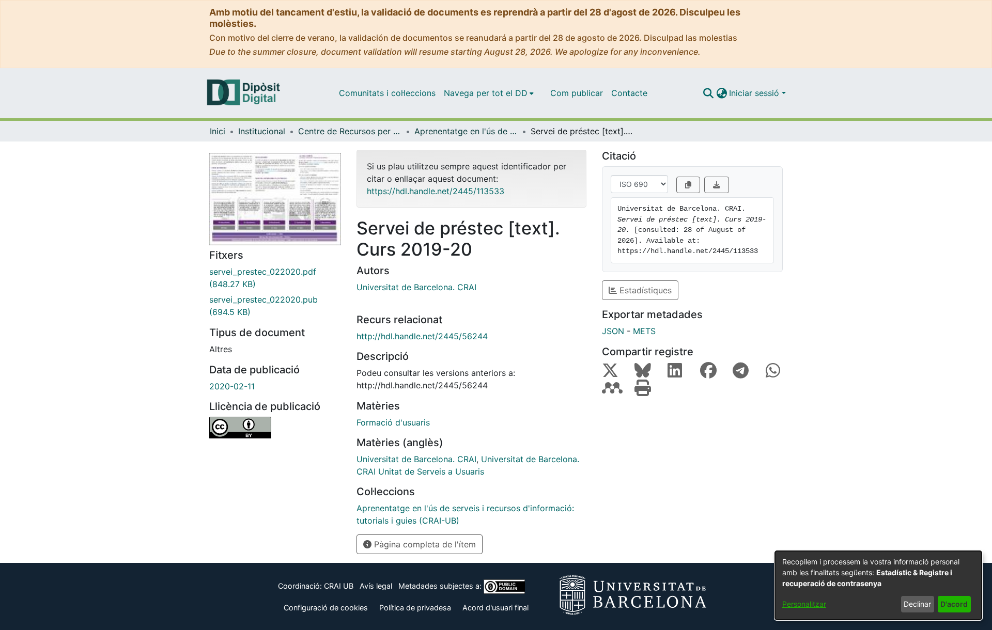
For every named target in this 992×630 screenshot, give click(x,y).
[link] (275, 277)
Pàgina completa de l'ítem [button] (423, 544)
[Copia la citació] (688, 185)
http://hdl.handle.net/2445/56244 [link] (422, 336)
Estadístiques (644, 290)
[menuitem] (489, 93)
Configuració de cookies (326, 607)
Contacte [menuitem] (629, 93)
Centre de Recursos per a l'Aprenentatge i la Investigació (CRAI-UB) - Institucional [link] (349, 131)
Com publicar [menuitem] (576, 93)
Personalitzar (804, 604)
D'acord (954, 604)
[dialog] (878, 585)
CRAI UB (338, 585)
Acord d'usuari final (495, 607)
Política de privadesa (415, 607)
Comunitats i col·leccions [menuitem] (387, 93)
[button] (708, 93)
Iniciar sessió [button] (755, 93)
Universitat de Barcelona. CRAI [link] (416, 287)
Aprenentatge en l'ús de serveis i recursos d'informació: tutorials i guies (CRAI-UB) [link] (466, 131)
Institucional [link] (261, 131)
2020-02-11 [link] (232, 386)
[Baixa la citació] (716, 185)
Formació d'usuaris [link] (393, 422)
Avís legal (376, 585)
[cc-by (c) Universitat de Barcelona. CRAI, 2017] (275, 427)
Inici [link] (217, 131)
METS (644, 331)
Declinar (917, 604)
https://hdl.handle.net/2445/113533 (435, 191)
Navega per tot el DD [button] (486, 93)
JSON (613, 331)
